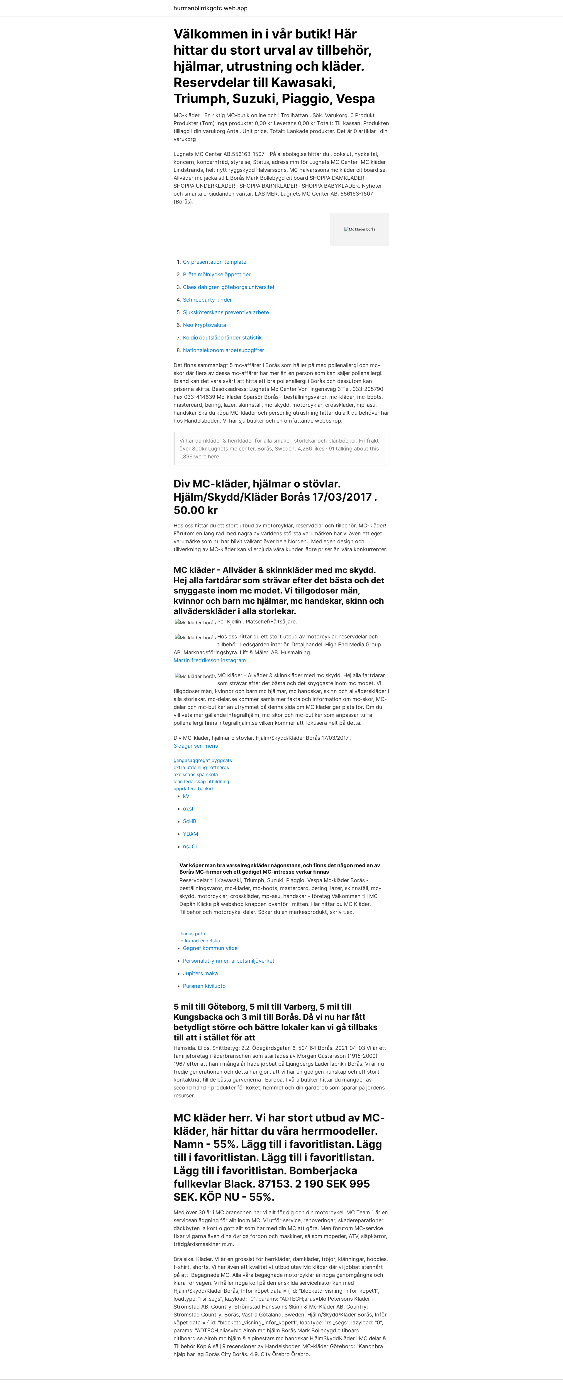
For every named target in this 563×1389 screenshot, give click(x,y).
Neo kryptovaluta (204, 325)
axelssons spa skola (196, 774)
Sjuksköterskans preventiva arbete (226, 312)
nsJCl (190, 846)
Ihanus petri (192, 933)
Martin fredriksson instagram (210, 660)
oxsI (188, 809)
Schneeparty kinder (207, 300)
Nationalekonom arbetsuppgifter (223, 350)
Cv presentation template (214, 262)
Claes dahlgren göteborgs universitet (229, 287)
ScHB (189, 821)
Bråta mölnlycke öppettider (217, 274)
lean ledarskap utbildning (201, 781)
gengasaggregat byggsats (203, 760)
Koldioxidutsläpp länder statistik (222, 337)
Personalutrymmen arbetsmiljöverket (228, 961)
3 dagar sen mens (196, 746)
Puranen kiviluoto (204, 986)
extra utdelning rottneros (201, 767)
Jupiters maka (200, 973)
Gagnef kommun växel (211, 948)
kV (186, 796)
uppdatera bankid (193, 788)
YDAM (190, 834)
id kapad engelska (199, 941)
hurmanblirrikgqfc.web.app (210, 8)
